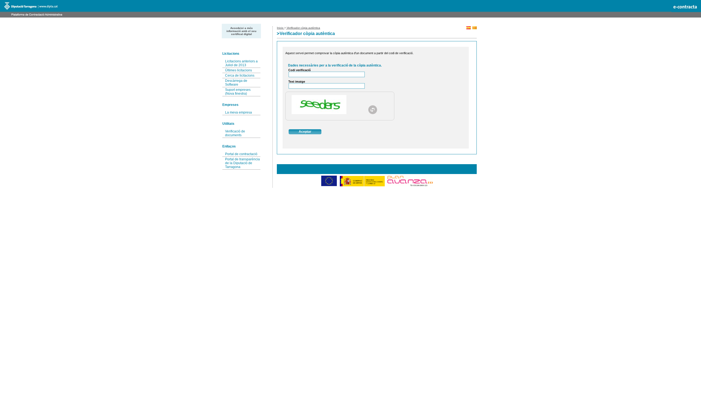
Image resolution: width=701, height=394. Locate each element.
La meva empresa (238, 112)
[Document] (372, 109)
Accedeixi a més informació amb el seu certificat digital (241, 31)
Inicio (280, 27)
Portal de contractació (241, 154)
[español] (468, 28)
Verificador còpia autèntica (303, 27)
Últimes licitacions (238, 70)
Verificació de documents (235, 133)
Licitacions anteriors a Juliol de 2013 (241, 63)
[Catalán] (474, 28)
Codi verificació (299, 70)
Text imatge (296, 81)
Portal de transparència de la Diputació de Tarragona (242, 163)
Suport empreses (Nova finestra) (238, 91)
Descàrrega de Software (236, 82)
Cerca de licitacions (239, 75)
